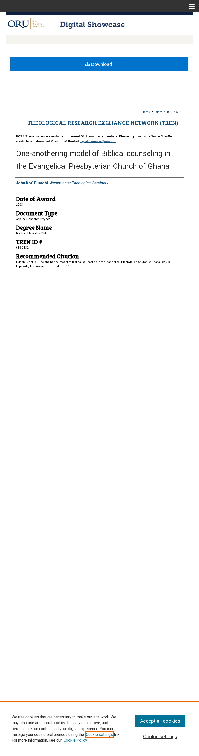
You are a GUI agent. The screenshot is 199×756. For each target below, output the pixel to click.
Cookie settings (99, 734)
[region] (99, 728)
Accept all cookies (160, 721)
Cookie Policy (75, 740)
